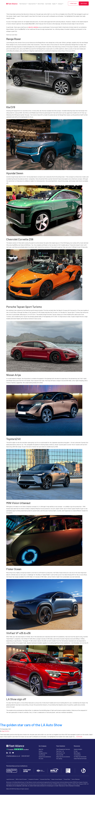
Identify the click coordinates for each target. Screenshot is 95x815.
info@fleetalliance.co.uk (13, 756)
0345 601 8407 (25, 756)
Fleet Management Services (63, 749)
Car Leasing (59, 758)
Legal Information (10, 779)
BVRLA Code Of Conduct (21, 779)
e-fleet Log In (73, 3)
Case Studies (48, 3)
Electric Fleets (41, 3)
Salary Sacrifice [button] (32, 3)
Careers (41, 751)
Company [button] (60, 3)
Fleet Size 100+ (59, 755)
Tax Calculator (77, 755)
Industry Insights (78, 749)
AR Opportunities (43, 753)
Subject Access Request (56, 779)
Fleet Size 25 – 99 (60, 753)
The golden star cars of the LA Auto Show (31, 725)
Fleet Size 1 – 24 (60, 751)
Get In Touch (84, 3)
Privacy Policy (67, 779)
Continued (79, 736)
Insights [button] (54, 3)
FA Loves (41, 758)
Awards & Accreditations (45, 756)
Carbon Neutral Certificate (80, 758)
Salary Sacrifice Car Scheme (63, 756)
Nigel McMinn (5, 731)
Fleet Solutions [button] (22, 3)
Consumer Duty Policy (45, 779)
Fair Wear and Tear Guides (80, 756)
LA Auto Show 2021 (29, 24)
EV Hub (75, 751)
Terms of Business (76, 779)
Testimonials (42, 755)
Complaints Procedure (33, 779)
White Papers (77, 753)
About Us (41, 749)
